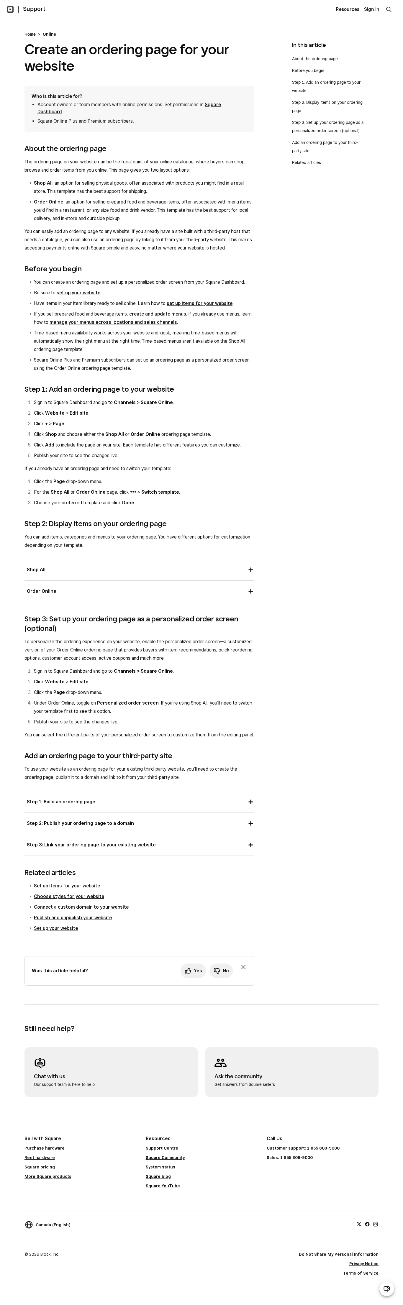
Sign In (371, 9)
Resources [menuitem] (347, 9)
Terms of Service (361, 1273)
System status (160, 1167)
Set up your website (56, 928)
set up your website (78, 293)
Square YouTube (163, 1185)
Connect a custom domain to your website (81, 907)
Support (34, 8)
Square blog (158, 1176)
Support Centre (162, 1148)
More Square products (47, 1176)
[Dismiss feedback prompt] (243, 967)
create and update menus (157, 314)
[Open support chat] (386, 1288)
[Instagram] (376, 1224)
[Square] (10, 9)
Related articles (306, 162)
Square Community (165, 1157)
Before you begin (308, 70)
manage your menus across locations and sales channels (113, 322)
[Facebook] (367, 1224)
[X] (359, 1224)
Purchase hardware (44, 1148)
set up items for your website (199, 303)
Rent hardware (39, 1157)
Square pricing (39, 1167)
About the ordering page (315, 58)
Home (30, 34)
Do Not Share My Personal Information (339, 1254)
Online (49, 34)
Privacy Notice (364, 1263)
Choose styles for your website (69, 896)
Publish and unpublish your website (73, 917)
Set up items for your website (67, 886)
